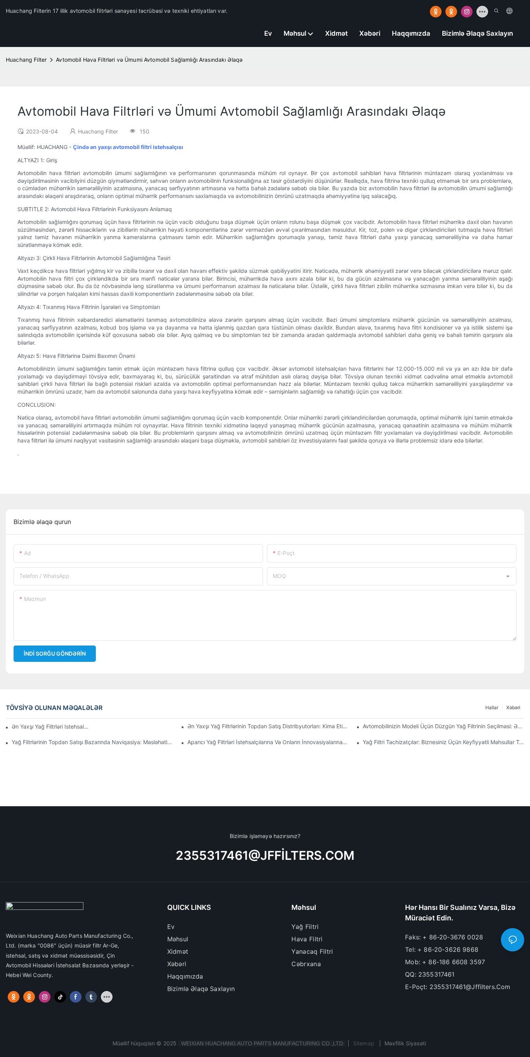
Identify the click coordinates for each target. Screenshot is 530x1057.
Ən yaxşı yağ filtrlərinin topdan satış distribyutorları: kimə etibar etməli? (268, 726)
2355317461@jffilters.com (265, 855)
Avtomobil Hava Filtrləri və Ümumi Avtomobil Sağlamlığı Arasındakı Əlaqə (149, 59)
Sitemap (364, 1043)
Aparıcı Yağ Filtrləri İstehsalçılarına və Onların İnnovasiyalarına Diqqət (268, 742)
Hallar (491, 707)
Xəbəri (513, 707)
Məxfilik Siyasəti (405, 1043)
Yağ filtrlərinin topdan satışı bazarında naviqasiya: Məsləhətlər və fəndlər (92, 742)
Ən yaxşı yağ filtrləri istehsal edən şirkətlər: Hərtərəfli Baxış (50, 726)
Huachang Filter (26, 59)
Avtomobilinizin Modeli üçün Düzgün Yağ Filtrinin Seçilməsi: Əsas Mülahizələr (443, 726)
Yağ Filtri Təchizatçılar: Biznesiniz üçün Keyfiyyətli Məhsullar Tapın (443, 742)
